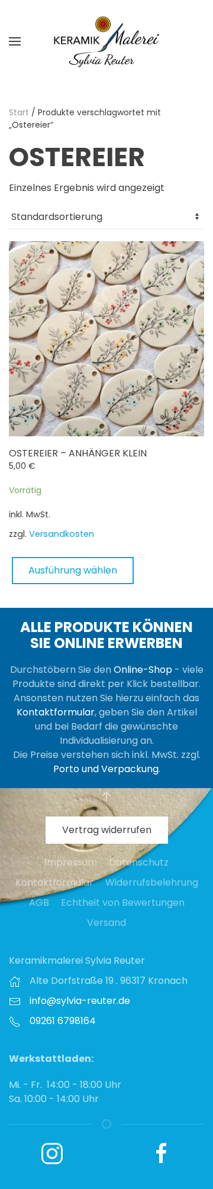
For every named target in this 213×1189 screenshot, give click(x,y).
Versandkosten (61, 534)
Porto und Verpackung (106, 769)
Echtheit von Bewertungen (123, 902)
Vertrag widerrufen (106, 830)
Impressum (70, 862)
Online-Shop (143, 669)
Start (19, 112)
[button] (15, 41)
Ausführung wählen (72, 570)
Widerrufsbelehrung (151, 882)
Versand (106, 922)
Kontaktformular (56, 712)
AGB (39, 902)
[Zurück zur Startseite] (106, 41)
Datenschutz (139, 862)
